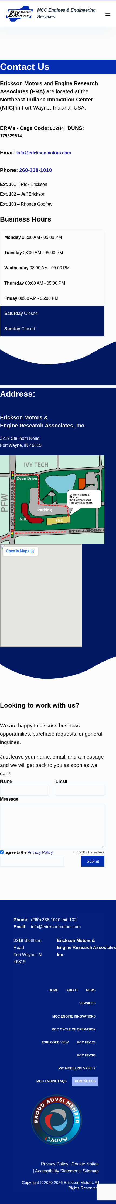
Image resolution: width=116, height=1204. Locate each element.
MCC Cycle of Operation (74, 1029)
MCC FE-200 (86, 1055)
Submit (93, 861)
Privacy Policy (40, 852)
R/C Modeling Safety (77, 1068)
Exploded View (55, 1042)
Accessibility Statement (57, 1171)
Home (53, 990)
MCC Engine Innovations (74, 1016)
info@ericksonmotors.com (43, 153)
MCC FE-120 (86, 1042)
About (72, 990)
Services (87, 1003)
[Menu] (107, 13)
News (91, 990)
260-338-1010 (35, 170)
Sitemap (91, 1171)
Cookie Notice (85, 1164)
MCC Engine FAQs (51, 1081)
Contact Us (85, 1081)
